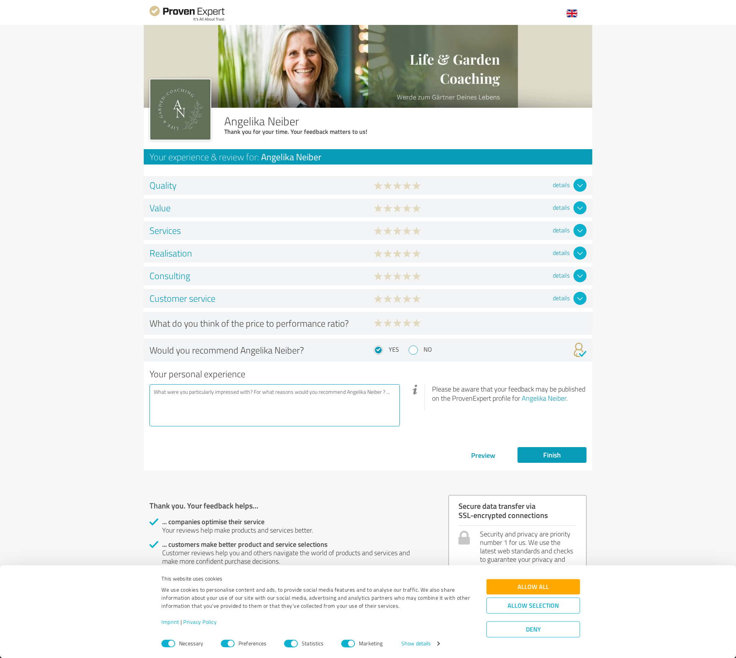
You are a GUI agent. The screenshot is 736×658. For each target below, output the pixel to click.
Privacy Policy (200, 622)
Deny (533, 629)
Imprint (170, 622)
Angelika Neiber (544, 398)
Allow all (533, 586)
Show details (416, 643)
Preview (483, 455)
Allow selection (533, 605)
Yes (394, 349)
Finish (552, 455)
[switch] (228, 643)
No (428, 349)
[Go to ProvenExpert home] (187, 19)
